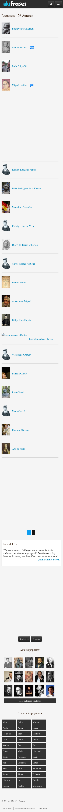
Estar (35, 745)
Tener (35, 739)
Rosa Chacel (18, 392)
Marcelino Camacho (22, 207)
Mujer (20, 751)
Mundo (36, 722)
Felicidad (37, 768)
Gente (20, 739)
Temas (36, 639)
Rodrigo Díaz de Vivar (23, 226)
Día (19, 745)
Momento (37, 785)
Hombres (7, 733)
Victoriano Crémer (21, 354)
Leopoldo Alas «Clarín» (41, 339)
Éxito (20, 722)
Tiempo (36, 733)
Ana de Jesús (18, 448)
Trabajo (36, 774)
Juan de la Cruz (19, 47)
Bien (20, 733)
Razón (6, 785)
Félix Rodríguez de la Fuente (26, 188)
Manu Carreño (19, 411)
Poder (5, 751)
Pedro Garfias (19, 282)
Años (5, 774)
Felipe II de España (21, 320)
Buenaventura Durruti (23, 28)
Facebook (7, 808)
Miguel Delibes (19, 85)
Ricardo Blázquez (20, 430)
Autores (24, 639)
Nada (5, 727)
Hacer (35, 727)
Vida (5, 722)
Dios (5, 739)
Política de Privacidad (25, 808)
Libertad (37, 751)
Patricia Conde (19, 373)
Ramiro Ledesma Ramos (24, 169)
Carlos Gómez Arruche (23, 263)
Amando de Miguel (21, 301)
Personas (22, 756)
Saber (35, 762)
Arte (20, 768)
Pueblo (21, 785)
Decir (35, 756)
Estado (36, 780)
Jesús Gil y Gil (19, 66)
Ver (4, 762)
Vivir (5, 756)
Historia (6, 780)
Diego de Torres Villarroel (25, 244)
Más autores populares (30, 700)
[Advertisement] (31, 127)
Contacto (42, 808)
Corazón (22, 762)
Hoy (20, 780)
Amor (20, 727)
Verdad (6, 745)
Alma (20, 774)
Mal (5, 768)
